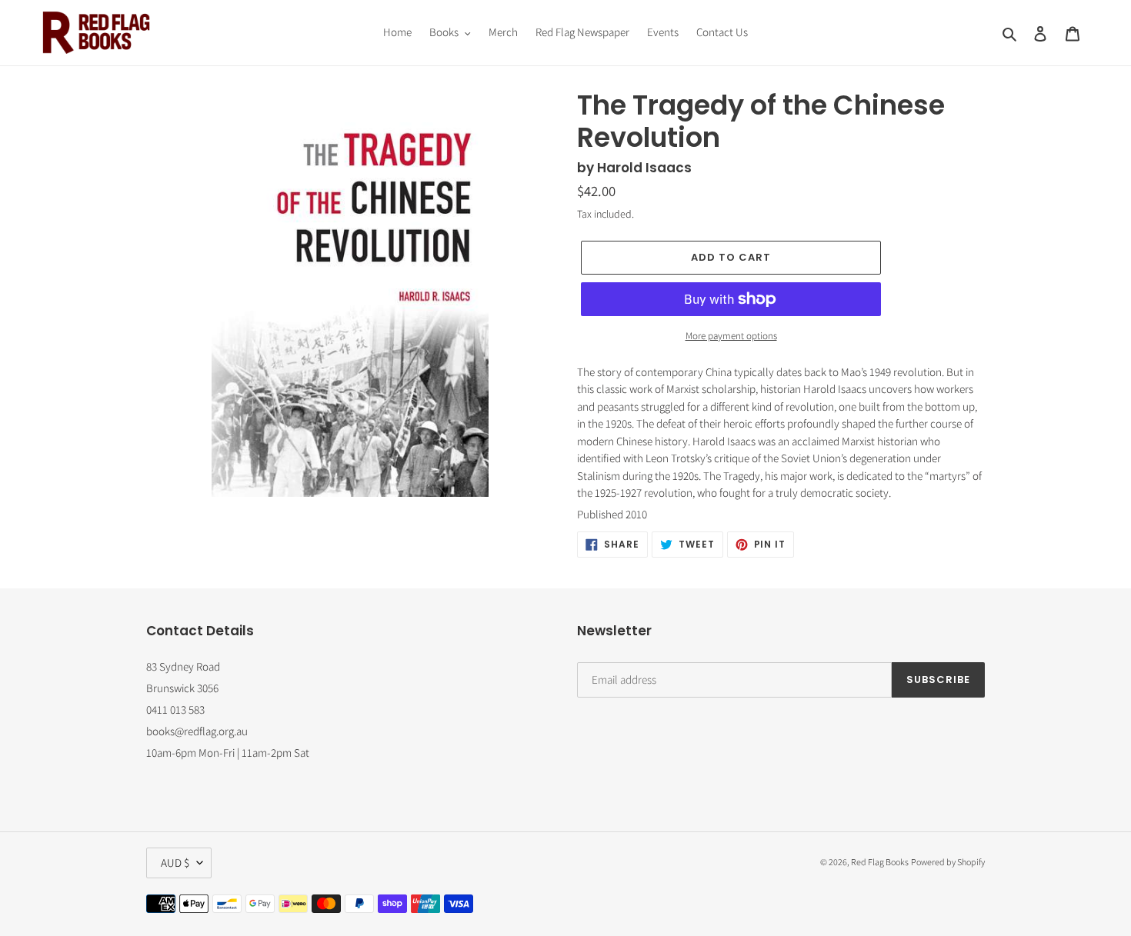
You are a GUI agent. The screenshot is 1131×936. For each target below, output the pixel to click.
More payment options (731, 335)
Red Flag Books (880, 862)
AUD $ (175, 862)
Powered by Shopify (948, 862)
